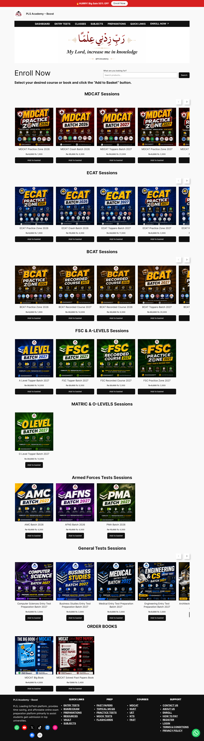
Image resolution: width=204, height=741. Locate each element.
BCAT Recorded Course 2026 (116, 307)
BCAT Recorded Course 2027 (75, 307)
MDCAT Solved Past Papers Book (75, 677)
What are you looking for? (115, 70)
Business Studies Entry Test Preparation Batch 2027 (75, 605)
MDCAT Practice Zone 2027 (157, 149)
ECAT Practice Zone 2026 (34, 228)
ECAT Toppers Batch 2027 (116, 228)
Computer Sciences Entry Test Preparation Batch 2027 (34, 605)
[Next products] (187, 102)
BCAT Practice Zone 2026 (34, 307)
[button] (196, 733)
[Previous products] (178, 102)
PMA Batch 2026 (116, 524)
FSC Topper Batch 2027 (75, 380)
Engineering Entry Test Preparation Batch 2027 (157, 605)
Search (184, 75)
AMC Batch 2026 (34, 524)
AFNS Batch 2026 (75, 524)
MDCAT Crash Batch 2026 (75, 149)
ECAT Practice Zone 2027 (157, 228)
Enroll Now (119, 3)
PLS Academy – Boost (40, 13)
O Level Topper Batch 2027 (34, 454)
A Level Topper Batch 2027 (34, 380)
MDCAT (134, 705)
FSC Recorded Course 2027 (116, 380)
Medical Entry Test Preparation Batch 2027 (116, 605)
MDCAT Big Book (34, 677)
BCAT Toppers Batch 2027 (157, 307)
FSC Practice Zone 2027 (157, 380)
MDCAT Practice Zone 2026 (34, 149)
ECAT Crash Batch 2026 (75, 228)
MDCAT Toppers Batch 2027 (116, 149)
